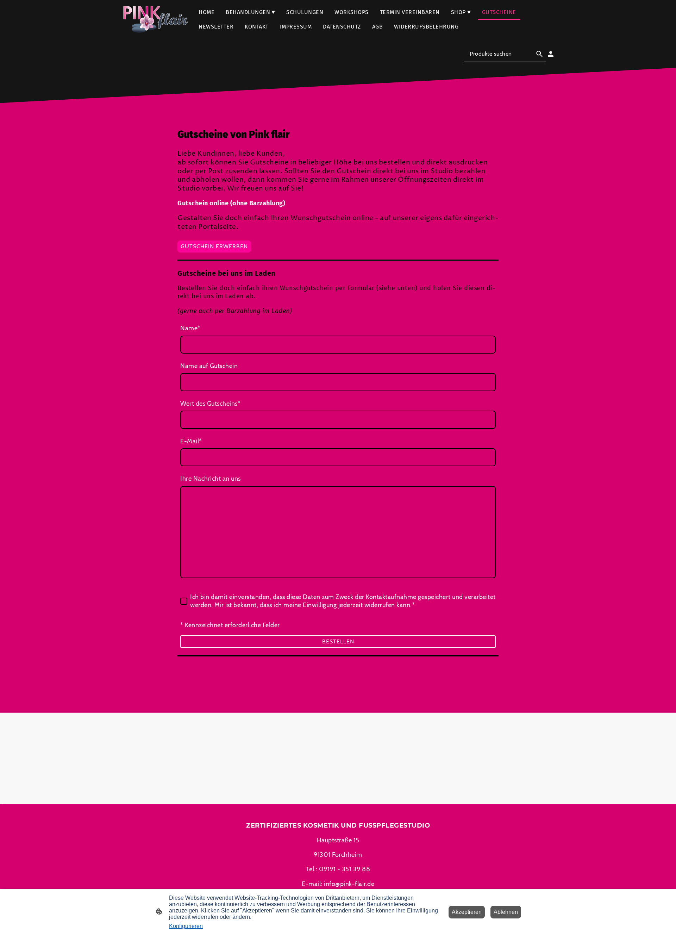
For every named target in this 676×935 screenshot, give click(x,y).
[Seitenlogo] (155, 19)
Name (190, 328)
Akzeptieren (467, 912)
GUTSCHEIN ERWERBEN (214, 246)
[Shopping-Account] (550, 54)
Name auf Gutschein (209, 366)
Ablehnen (506, 912)
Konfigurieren (186, 926)
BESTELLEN (338, 641)
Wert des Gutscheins (210, 403)
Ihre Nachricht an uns (210, 478)
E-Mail (191, 441)
